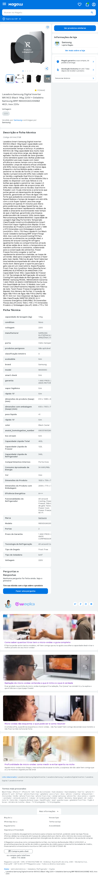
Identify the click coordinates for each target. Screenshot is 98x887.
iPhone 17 (17, 792)
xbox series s (82, 796)
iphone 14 (6, 794)
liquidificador (45, 800)
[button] (91, 12)
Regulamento (9, 826)
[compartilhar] (46, 68)
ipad (54, 800)
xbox (62, 794)
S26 (33, 792)
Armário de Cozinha (16, 802)
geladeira (44, 794)
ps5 (12, 794)
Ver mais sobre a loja (75, 51)
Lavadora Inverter (16, 781)
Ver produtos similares (75, 28)
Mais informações (47, 811)
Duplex (52, 869)
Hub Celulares (57, 792)
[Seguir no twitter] (75, 604)
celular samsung (58, 796)
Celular (32, 798)
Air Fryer (19, 794)
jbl (85, 798)
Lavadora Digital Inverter (74, 777)
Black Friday (6, 792)
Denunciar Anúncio (62, 78)
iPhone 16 (26, 792)
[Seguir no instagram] (86, 604)
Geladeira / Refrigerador (37, 869)
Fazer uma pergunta (25, 591)
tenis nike (14, 800)
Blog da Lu (8, 818)
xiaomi (92, 796)
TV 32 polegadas (53, 802)
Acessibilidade (54, 826)
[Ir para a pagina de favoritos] (79, 4)
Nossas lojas (54, 818)
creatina (76, 794)
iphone (69, 794)
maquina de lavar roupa (28, 800)
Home (6, 869)
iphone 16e (71, 796)
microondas (7, 796)
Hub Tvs (81, 792)
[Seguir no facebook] (80, 604)
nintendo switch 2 (20, 798)
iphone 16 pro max (31, 794)
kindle (15, 796)
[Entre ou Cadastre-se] (94, 4)
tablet (60, 798)
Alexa (28, 802)
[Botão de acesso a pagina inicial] (41, 4)
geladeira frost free (78, 800)
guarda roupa (62, 800)
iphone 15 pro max (43, 796)
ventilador (7, 798)
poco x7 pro (54, 794)
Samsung (42, 518)
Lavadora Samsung (55, 777)
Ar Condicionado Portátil (46, 798)
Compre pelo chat (20, 851)
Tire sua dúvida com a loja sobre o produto (23, 586)
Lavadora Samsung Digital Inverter (32, 777)
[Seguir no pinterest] (91, 604)
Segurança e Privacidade (14, 830)
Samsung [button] (18, 120)
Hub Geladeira (70, 792)
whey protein (87, 794)
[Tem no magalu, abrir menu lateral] (4, 4)
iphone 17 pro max (27, 796)
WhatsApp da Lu (10, 822)
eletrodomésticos (18, 869)
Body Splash (78, 798)
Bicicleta (68, 798)
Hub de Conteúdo (43, 792)
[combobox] (49, 12)
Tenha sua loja (55, 822)
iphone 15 (89, 792)
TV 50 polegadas (38, 802)
